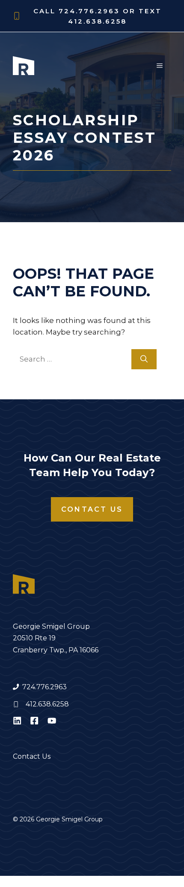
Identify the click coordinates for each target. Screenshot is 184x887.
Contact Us (92, 509)
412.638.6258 (47, 704)
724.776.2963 (44, 687)
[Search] (144, 359)
